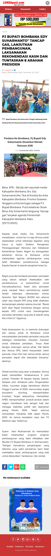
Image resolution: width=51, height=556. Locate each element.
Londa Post (32, 550)
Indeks (42, 9)
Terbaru (8, 9)
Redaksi (10, 547)
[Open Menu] (48, 3)
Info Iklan (29, 547)
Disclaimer (39, 547)
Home (4, 32)
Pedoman (19, 547)
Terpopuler (25, 9)
